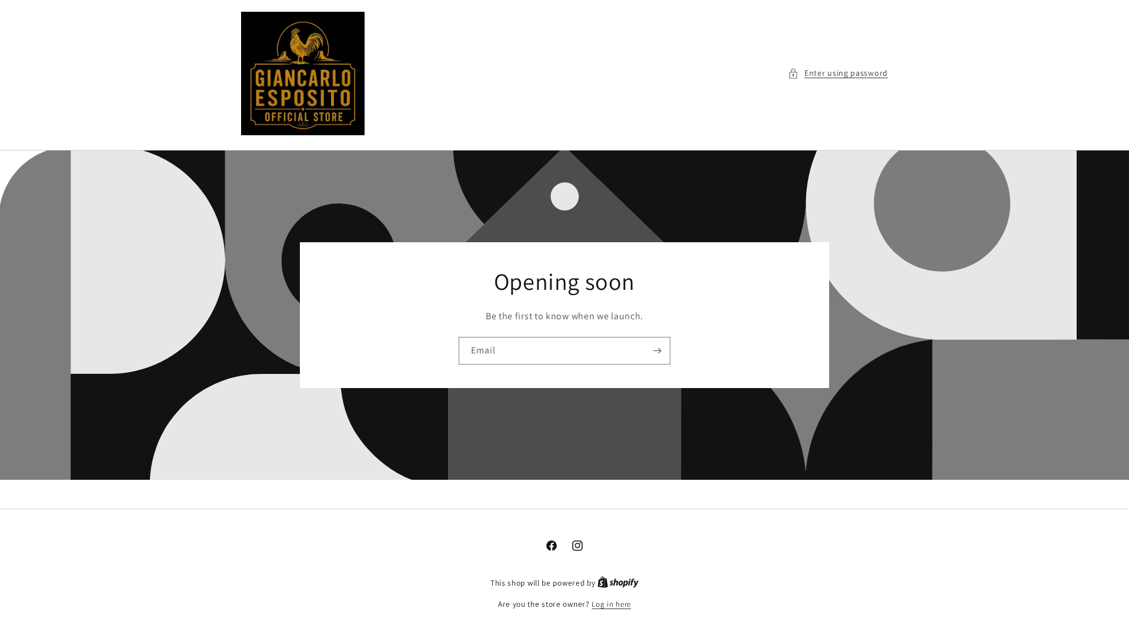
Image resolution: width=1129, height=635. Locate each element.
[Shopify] (618, 583)
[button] (838, 73)
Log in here (611, 604)
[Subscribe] (657, 351)
